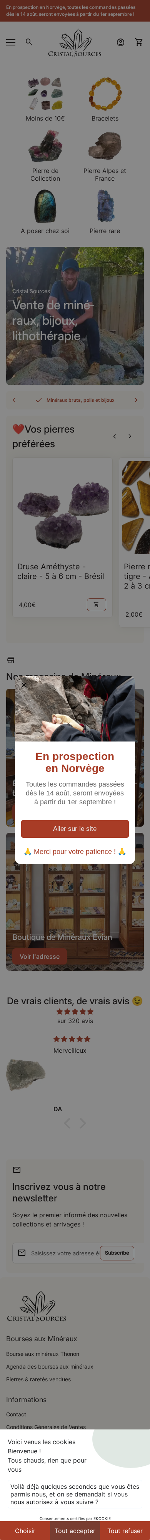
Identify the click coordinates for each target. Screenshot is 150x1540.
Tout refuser (125, 1531)
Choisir (25, 1531)
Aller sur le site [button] (75, 828)
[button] (24, 685)
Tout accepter (75, 1531)
